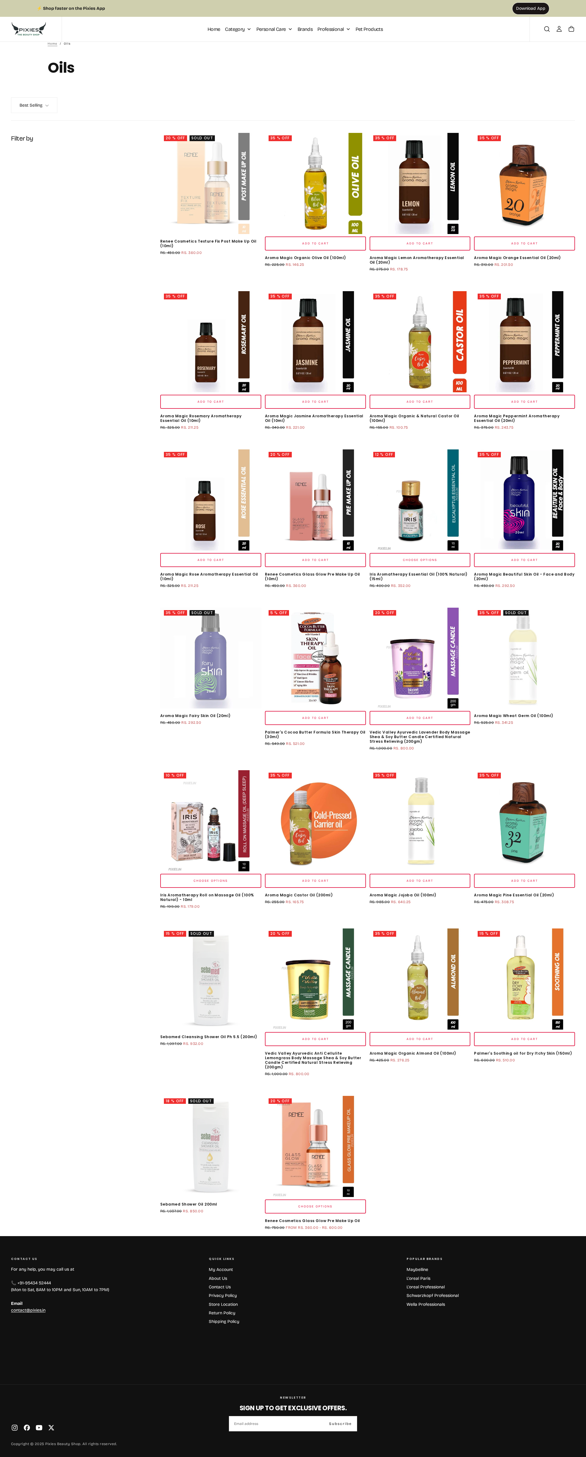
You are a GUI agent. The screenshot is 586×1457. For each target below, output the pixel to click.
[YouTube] (39, 1427)
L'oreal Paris (418, 1278)
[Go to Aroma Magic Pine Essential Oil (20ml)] (524, 820)
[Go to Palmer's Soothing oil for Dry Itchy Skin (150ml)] (524, 979)
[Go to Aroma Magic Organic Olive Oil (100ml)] (315, 183)
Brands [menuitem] (305, 29)
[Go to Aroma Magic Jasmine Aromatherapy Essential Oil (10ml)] (315, 341)
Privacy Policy (223, 1295)
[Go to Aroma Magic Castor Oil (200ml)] (315, 820)
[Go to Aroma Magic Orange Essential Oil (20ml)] (524, 183)
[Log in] (559, 29)
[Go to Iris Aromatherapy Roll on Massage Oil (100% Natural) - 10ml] (210, 820)
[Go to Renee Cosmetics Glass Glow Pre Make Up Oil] (315, 1146)
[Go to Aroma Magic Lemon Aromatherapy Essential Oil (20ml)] (420, 183)
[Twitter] (51, 1427)
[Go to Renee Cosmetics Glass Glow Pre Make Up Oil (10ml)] (315, 500)
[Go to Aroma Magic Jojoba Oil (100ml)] (420, 820)
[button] (547, 29)
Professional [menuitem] (330, 29)
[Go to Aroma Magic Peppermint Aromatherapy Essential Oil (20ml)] (524, 341)
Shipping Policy (224, 1321)
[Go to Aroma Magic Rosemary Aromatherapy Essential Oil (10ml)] (210, 341)
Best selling (31, 105)
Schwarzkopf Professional (433, 1295)
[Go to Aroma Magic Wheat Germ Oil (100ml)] (524, 658)
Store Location (223, 1304)
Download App (530, 8)
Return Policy (222, 1313)
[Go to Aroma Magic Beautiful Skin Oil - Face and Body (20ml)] (524, 500)
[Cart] (571, 29)
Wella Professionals (426, 1304)
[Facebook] (27, 1427)
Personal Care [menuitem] (271, 29)
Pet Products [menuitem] (369, 29)
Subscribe (340, 1424)
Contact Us (220, 1287)
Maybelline (417, 1269)
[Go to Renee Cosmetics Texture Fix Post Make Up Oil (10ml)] (210, 183)
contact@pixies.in (28, 1310)
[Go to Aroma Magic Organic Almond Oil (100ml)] (420, 979)
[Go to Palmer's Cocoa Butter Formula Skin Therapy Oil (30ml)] (315, 658)
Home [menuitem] (214, 29)
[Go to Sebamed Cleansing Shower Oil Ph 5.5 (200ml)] (210, 979)
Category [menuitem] (234, 29)
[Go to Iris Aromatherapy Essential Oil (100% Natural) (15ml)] (420, 500)
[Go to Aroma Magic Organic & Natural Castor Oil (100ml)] (420, 341)
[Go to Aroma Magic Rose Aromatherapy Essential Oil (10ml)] (210, 500)
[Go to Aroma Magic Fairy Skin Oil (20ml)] (210, 658)
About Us (218, 1278)
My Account (221, 1269)
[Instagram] (14, 1427)
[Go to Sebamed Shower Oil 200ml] (210, 1146)
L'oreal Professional (426, 1287)
